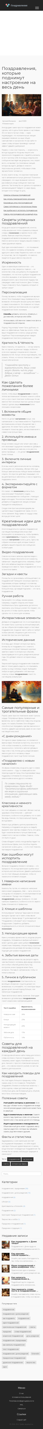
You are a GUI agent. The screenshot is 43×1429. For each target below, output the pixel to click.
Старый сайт (21, 1420)
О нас (21, 1393)
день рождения (33, 1336)
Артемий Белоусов (9, 121)
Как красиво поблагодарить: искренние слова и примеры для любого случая (23, 1254)
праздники (7, 1331)
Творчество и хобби (9, 1219)
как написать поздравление (14, 1345)
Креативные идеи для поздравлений (18, 203)
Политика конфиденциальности (21, 1401)
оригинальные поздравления (14, 1327)
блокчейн (35, 1353)
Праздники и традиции (10, 1228)
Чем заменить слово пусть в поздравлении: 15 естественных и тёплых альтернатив (24, 1290)
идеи (5, 1367)
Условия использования (21, 1397)
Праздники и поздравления (12, 1224)
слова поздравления (23, 1331)
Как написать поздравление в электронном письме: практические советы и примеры (24, 1278)
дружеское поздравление (13, 1362)
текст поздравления (11, 1349)
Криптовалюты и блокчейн (12, 1206)
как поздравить (9, 1318)
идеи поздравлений (11, 1323)
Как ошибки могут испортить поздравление (20, 210)
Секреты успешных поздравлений (17, 195)
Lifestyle (5, 1202)
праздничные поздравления (14, 1358)
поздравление (23, 1318)
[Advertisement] (21, 33)
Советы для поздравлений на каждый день (20, 214)
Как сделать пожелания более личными (19, 199)
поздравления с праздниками (13, 1188)
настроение (27, 1159)
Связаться (21, 1408)
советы (6, 1164)
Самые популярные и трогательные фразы (20, 206)
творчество (30, 1362)
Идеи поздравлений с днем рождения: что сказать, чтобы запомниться (23, 1266)
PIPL (21, 1405)
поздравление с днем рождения (15, 1314)
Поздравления (7, 1210)
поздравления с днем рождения (14, 1193)
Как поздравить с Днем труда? (24, 1242)
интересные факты (19, 1164)
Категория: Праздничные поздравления (17, 1215)
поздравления (14, 1159)
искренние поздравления (13, 1336)
